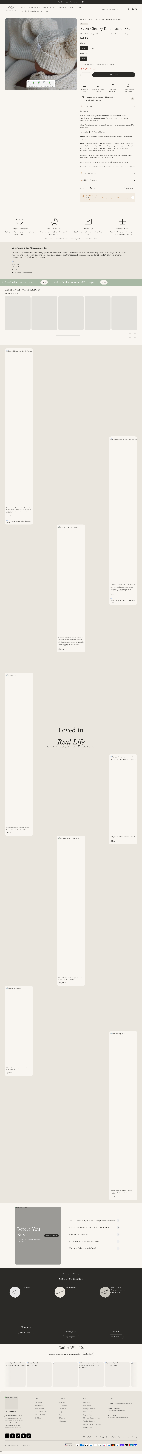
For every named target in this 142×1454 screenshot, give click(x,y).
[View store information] (132, 98)
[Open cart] (136, 9)
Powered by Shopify (27, 1445)
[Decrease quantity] (82, 74)
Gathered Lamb (15, 1445)
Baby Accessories (92, 19)
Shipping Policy (111, 1437)
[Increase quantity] (89, 74)
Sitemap (134, 1437)
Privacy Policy (87, 1437)
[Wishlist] (1, 1452)
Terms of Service (123, 1437)
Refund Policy (99, 1437)
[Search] (129, 9)
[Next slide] (135, 335)
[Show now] (132, 197)
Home (82, 19)
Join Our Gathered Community (31, 11)
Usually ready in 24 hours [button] (94, 100)
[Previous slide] (130, 335)
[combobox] (115, 9)
